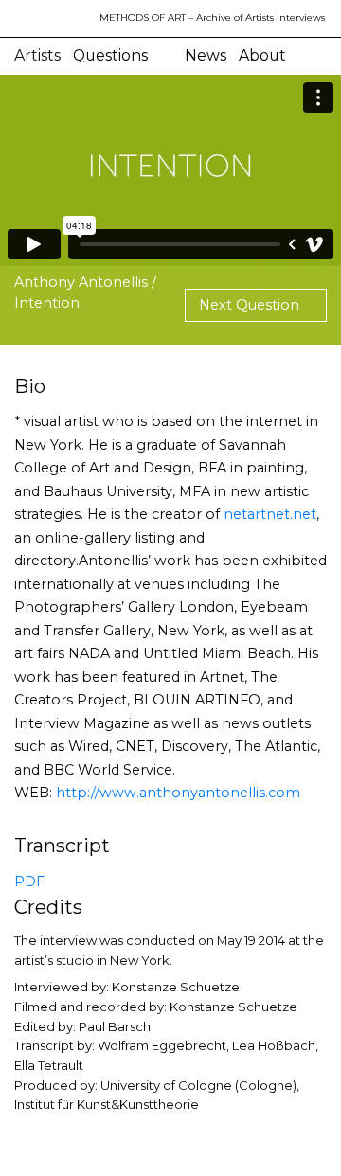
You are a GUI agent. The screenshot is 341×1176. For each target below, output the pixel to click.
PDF (29, 881)
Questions (110, 55)
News (205, 55)
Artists (37, 55)
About (262, 55)
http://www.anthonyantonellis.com (178, 792)
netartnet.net (270, 514)
